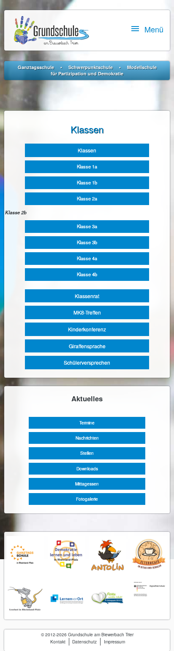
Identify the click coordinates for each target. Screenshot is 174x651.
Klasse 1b (87, 182)
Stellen (87, 453)
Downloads (87, 468)
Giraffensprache (87, 346)
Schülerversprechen (87, 362)
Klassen (87, 150)
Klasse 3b (87, 242)
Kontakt (57, 641)
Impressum (114, 641)
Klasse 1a (87, 166)
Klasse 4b (87, 274)
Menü (153, 29)
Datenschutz (84, 641)
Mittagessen (87, 483)
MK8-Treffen (87, 312)
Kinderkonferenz (87, 329)
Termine (87, 422)
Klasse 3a (87, 226)
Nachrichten (87, 438)
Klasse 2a (87, 198)
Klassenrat (87, 295)
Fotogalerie (87, 499)
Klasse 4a (87, 258)
